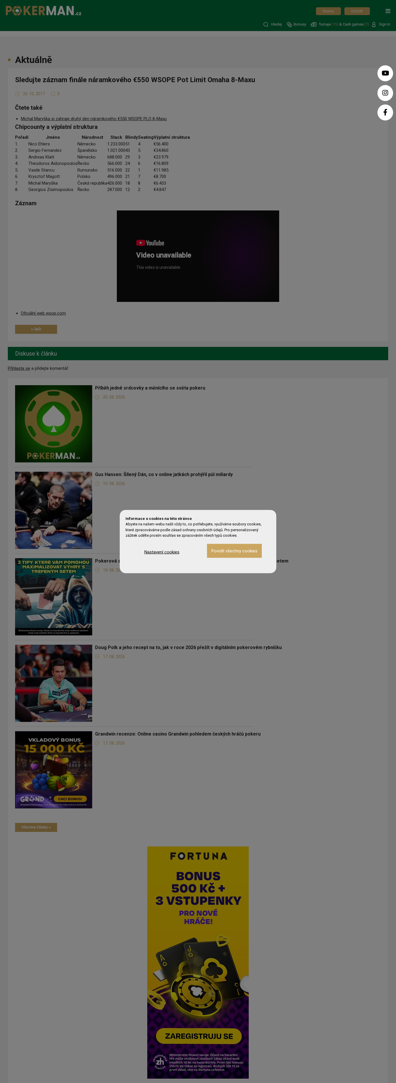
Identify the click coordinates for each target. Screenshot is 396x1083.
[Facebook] (385, 112)
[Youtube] (385, 73)
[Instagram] (385, 93)
